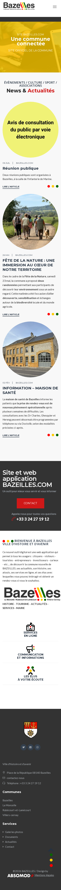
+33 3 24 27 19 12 (32, 519)
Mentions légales (44, 875)
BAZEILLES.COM (24, 163)
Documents (11, 836)
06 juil (6, 163)
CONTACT (30, 503)
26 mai (6, 255)
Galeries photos (14, 831)
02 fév (6, 382)
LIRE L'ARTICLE (11, 186)
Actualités (11, 841)
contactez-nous (15, 777)
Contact (9, 846)
